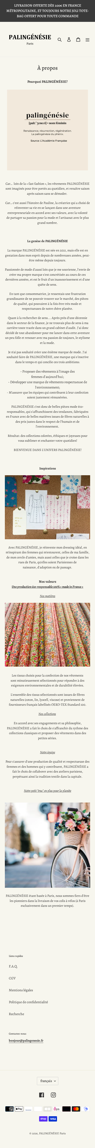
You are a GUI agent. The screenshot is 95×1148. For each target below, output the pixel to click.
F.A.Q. (13, 966)
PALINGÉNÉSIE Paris (52, 1133)
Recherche (16, 1014)
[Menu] (87, 39)
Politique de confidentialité (28, 1002)
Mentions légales (21, 990)
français (46, 1080)
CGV (12, 978)
